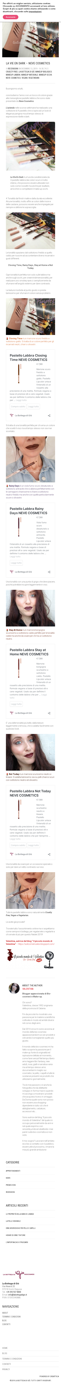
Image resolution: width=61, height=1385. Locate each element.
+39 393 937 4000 (13, 1292)
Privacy (6, 1369)
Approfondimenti (13, 1171)
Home (5, 1348)
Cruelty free (12, 72)
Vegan (25, 78)
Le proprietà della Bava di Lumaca (20, 1214)
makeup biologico (43, 72)
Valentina (27, 988)
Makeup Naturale (29, 75)
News (8, 1178)
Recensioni (13, 68)
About (5, 1313)
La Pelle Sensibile (13, 1221)
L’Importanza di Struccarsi (17, 1242)
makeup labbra (13, 75)
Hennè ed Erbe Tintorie (15, 1235)
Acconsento (10, 17)
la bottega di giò (26, 72)
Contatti (6, 1324)
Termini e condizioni (11, 1317)
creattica (54, 1376)
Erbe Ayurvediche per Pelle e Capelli (21, 1228)
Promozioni (11, 1185)
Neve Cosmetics (13, 78)
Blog (4, 1320)
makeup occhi (45, 75)
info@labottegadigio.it (17, 1295)
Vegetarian (33, 78)
